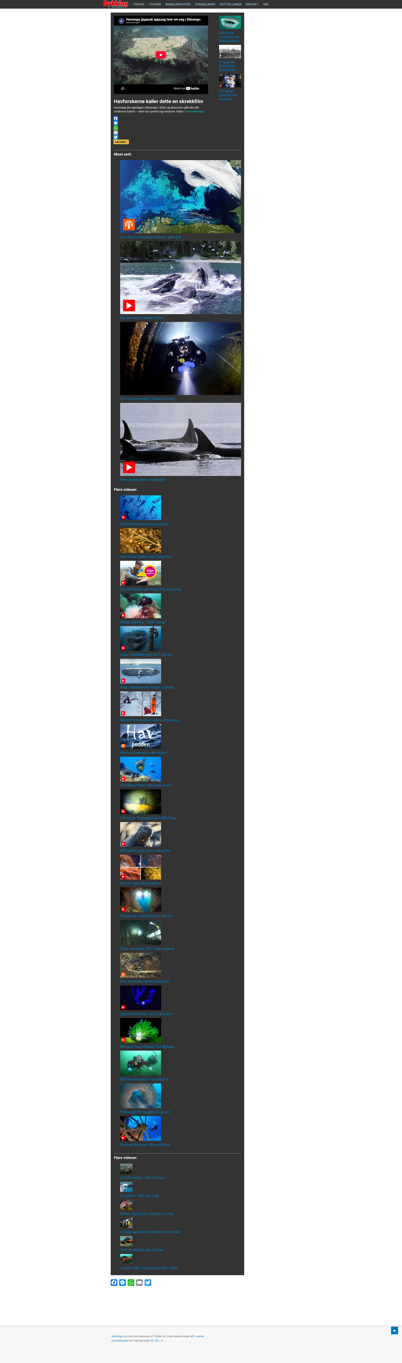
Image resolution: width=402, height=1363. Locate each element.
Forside (138, 4)
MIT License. (197, 1336)
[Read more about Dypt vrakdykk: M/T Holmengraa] (180, 932)
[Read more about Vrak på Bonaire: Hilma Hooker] (180, 1128)
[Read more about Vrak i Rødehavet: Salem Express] (180, 671)
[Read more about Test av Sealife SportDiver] (180, 1241)
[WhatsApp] (160, 127)
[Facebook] (160, 118)
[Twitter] (160, 137)
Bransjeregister (178, 4)
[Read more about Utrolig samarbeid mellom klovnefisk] (180, 1223)
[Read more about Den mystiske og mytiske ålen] (180, 965)
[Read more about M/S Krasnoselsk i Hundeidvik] (180, 1063)
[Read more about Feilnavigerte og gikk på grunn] (180, 1095)
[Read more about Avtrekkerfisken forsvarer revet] (180, 769)
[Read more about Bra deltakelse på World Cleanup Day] (180, 573)
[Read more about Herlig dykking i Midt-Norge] (180, 605)
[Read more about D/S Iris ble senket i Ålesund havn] (180, 358)
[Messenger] (160, 123)
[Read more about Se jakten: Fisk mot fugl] (180, 1187)
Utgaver (155, 4)
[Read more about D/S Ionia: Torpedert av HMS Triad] (180, 801)
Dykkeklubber (205, 4)
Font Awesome (119, 1340)
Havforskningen (194, 111)
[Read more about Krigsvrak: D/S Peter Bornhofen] (230, 51)
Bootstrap (116, 1336)
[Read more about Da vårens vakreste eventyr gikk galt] (180, 196)
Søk (266, 4)
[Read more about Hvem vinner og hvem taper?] (180, 736)
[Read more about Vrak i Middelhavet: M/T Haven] (180, 638)
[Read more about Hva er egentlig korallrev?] (180, 867)
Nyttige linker (230, 4)
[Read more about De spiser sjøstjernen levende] (230, 80)
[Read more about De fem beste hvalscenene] (180, 277)
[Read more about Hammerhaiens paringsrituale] (180, 507)
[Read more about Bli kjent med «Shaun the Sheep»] (180, 1030)
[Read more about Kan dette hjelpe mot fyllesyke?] (180, 540)
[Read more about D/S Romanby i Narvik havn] (180, 1169)
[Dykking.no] (116, 4)
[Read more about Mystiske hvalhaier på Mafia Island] (230, 22)
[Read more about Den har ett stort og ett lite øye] (180, 997)
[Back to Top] (394, 1330)
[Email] (160, 132)
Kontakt (252, 4)
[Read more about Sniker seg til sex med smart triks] (180, 1205)
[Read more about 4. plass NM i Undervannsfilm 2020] (180, 1259)
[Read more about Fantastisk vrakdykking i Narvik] (180, 899)
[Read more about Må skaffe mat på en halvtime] (180, 834)
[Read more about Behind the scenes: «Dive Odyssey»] (180, 703)
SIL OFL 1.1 (157, 1340)
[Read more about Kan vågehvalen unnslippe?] (180, 439)
